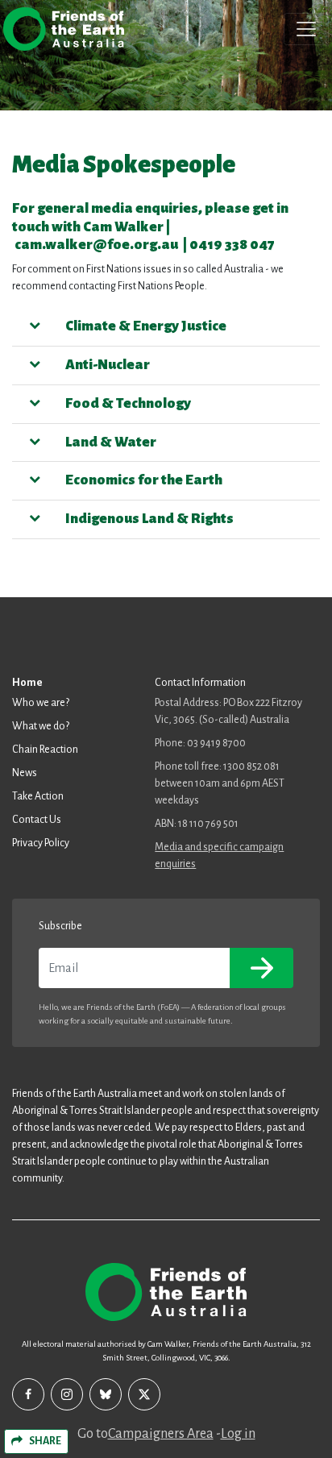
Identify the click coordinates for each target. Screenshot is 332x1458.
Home (27, 682)
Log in (238, 1434)
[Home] (63, 29)
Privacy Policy (40, 843)
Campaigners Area (161, 1434)
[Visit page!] (28, 1394)
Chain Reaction (45, 749)
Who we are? (40, 702)
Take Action (38, 796)
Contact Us (36, 819)
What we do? (40, 726)
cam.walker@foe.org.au (96, 244)
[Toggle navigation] (306, 29)
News (24, 773)
